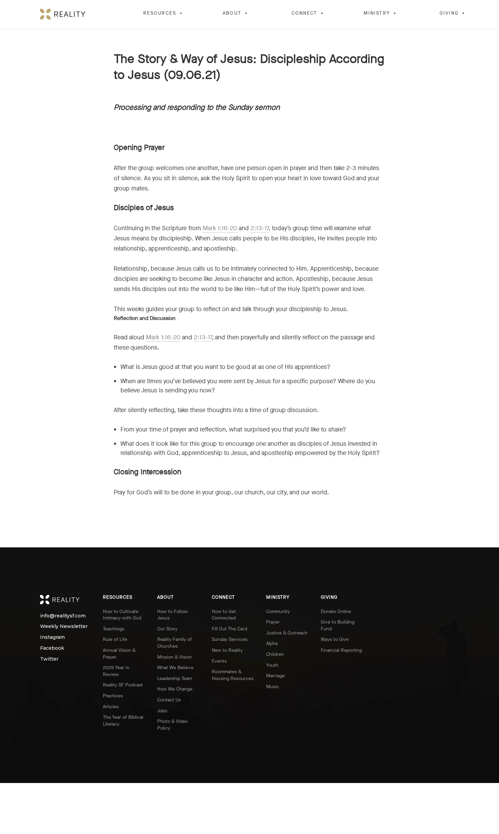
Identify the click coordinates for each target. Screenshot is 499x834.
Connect (304, 13)
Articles (111, 706)
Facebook (46, 648)
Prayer (273, 622)
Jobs (162, 711)
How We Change (174, 689)
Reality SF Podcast (123, 685)
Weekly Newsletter (46, 626)
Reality (65, 600)
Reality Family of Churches (174, 642)
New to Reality (227, 650)
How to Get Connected (224, 615)
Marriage (275, 676)
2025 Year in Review (116, 671)
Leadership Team (174, 678)
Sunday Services (229, 639)
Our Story (167, 629)
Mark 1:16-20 (220, 228)
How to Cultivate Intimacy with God (122, 615)
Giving (449, 13)
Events (219, 661)
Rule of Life (115, 639)
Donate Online (336, 611)
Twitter (46, 659)
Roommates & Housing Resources (233, 675)
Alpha (272, 643)
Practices (113, 696)
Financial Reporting (341, 650)
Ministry (377, 13)
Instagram (46, 637)
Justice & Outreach (287, 633)
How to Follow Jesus (172, 615)
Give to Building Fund (337, 625)
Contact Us (169, 700)
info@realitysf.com (46, 616)
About (232, 13)
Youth (272, 665)
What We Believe (175, 667)
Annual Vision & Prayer (119, 653)
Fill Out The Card (229, 629)
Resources (159, 13)
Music (272, 686)
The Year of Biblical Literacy (123, 720)
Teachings (113, 629)
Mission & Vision (174, 657)
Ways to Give (335, 639)
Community (278, 611)
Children (275, 654)
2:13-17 (260, 228)
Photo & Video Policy (172, 724)
